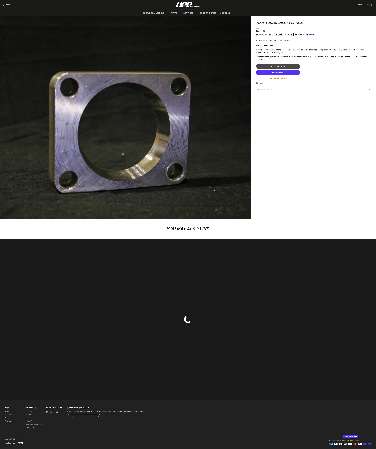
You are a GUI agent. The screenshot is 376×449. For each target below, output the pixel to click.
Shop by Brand (208, 13)
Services (188, 13)
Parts (174, 13)
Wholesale (8, 421)
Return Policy (30, 421)
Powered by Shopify (351, 440)
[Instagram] (51, 412)
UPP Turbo (340, 440)
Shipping (28, 418)
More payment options (278, 78)
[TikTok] (54, 412)
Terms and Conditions (33, 424)
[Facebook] (47, 412)
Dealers (7, 418)
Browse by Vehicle (153, 13)
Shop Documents (31, 427)
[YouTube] (57, 412)
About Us (225, 13)
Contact (28, 415)
